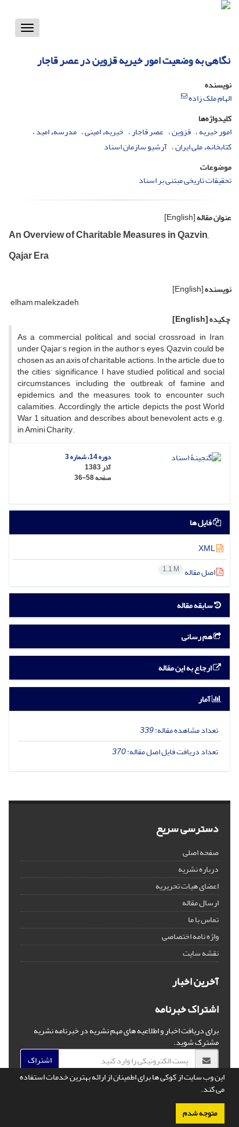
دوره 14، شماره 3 (88, 457)
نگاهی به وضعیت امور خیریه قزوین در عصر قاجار (133, 60)
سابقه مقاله (195, 605)
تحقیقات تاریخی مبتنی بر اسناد (185, 180)
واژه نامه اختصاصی (190, 936)
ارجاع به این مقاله (185, 668)
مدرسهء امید (56, 132)
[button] (198, 1090)
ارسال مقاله (200, 903)
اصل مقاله (189, 572)
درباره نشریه (198, 869)
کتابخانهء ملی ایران (203, 147)
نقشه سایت (201, 953)
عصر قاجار (148, 132)
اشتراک (40, 1060)
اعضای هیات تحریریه (187, 886)
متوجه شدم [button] (200, 1113)
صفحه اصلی (201, 852)
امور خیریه (215, 132)
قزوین (181, 132)
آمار (205, 699)
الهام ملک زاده (210, 98)
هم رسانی (197, 636)
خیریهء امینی (104, 132)
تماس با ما (203, 919)
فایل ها (201, 522)
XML (207, 548)
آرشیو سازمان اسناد (135, 147)
